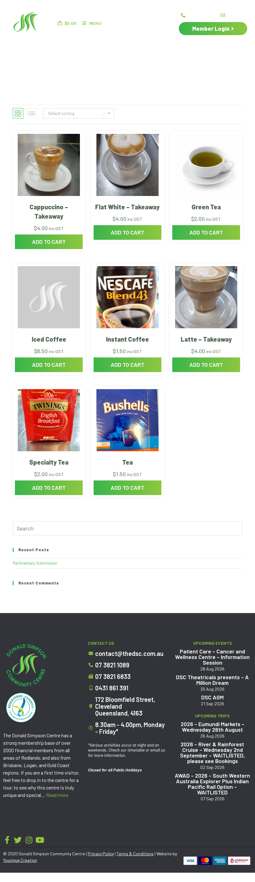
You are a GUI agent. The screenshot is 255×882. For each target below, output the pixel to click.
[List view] (31, 113)
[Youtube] (40, 840)
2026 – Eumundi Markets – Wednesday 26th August (212, 727)
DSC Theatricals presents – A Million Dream (212, 680)
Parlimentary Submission (35, 563)
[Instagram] (29, 840)
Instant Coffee (127, 339)
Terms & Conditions (135, 853)
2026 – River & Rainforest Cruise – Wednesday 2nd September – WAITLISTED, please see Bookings (212, 752)
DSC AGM (212, 697)
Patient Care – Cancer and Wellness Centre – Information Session (212, 657)
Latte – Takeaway (206, 339)
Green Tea (206, 207)
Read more (57, 795)
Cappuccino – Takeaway (49, 211)
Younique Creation (20, 860)
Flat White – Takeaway (127, 207)
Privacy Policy (101, 853)
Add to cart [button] (49, 241)
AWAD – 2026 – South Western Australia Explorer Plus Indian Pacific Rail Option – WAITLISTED (212, 784)
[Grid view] (18, 113)
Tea (127, 462)
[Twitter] (18, 840)
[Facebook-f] (7, 840)
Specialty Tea (48, 462)
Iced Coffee (49, 339)
